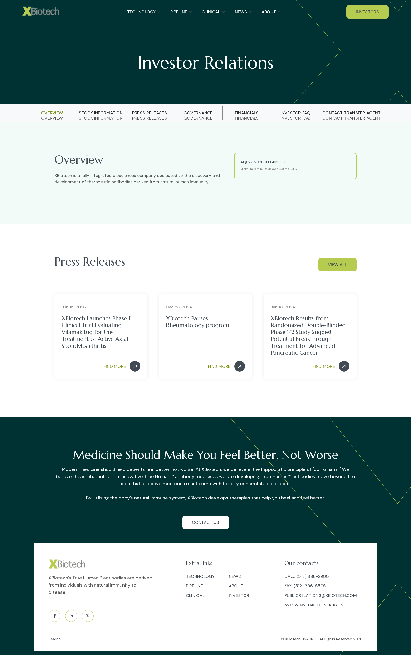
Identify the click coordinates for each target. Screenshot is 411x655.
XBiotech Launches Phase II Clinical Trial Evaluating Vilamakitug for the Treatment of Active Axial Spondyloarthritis (97, 332)
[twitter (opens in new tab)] (88, 616)
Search (55, 638)
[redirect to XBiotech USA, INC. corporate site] (42, 12)
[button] (144, 12)
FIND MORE (115, 366)
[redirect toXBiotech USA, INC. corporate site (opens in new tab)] (68, 565)
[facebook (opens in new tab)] (54, 616)
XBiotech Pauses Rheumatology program (197, 322)
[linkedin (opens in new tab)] (71, 616)
